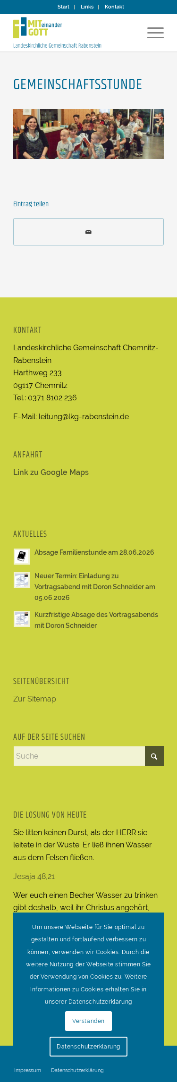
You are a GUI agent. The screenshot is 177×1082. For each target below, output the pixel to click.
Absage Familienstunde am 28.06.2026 (94, 552)
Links (87, 7)
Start (63, 7)
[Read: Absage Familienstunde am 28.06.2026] (21, 556)
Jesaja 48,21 (34, 876)
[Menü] (151, 32)
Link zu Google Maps (51, 472)
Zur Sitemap (34, 698)
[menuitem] (64, 7)
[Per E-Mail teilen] (88, 232)
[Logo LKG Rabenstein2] (73, 32)
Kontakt (114, 7)
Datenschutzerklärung (88, 1046)
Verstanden (88, 1021)
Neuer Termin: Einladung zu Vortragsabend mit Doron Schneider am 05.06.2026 (94, 586)
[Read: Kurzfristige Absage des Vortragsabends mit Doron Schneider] (21, 618)
